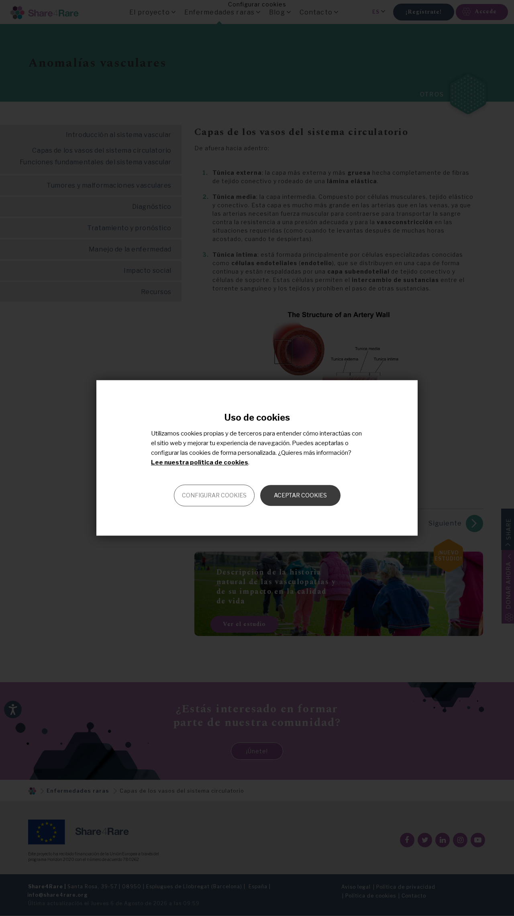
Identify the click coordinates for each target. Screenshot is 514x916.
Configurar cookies (214, 495)
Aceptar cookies (300, 495)
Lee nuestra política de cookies (199, 462)
